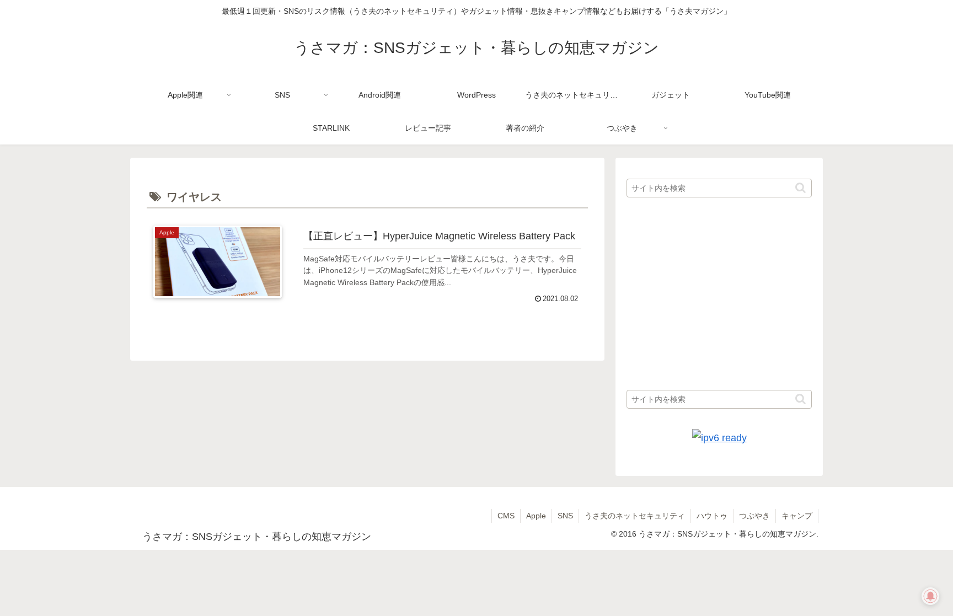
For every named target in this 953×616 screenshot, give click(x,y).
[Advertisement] (719, 294)
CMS (506, 515)
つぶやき (754, 515)
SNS (565, 515)
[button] (800, 187)
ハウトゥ (712, 515)
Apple (536, 515)
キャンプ (796, 515)
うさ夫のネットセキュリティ (635, 515)
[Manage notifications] (930, 596)
